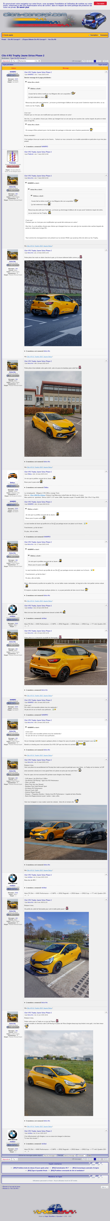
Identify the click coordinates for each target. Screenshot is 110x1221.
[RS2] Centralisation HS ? (60, 1168)
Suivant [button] (107, 61)
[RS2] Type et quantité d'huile (37, 1170)
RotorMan (52, 1216)
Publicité (12, 163)
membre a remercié (37, 146)
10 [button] (104, 61)
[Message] (25, 74)
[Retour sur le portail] (55, 30)
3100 (16, 79)
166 (16, 194)
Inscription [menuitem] (94, 35)
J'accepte (100, 3)
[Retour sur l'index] (55, 1215)
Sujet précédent (8, 64)
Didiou (12, 482)
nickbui (12, 616)
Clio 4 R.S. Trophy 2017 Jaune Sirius (39, 246)
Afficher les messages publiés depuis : (31, 1155)
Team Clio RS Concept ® (18, 58)
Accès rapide (8, 35)
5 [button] (99, 61)
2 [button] (92, 61)
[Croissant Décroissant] (82, 1155)
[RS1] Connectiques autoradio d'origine (86, 1168)
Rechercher (36, 61)
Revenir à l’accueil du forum (11, 1186)
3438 (16, 490)
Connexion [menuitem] (104, 35)
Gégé (46, 1216)
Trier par (60, 1155)
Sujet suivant (103, 64)
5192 (16, 623)
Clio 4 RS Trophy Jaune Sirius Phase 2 (23, 55)
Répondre (6, 61)
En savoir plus (23, 7)
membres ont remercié (38, 351)
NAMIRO (13, 72)
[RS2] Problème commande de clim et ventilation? (67, 1170)
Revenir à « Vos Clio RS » (11, 1188)
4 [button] (97, 61)
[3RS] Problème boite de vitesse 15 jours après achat (30, 1168)
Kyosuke (59, 1216)
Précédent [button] (87, 61)
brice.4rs (12, 187)
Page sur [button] (84, 61)
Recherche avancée (39, 61)
